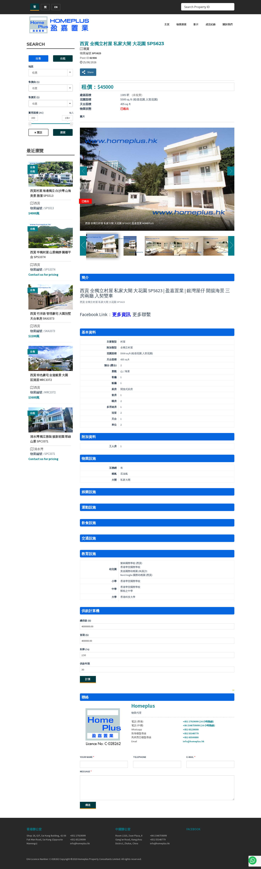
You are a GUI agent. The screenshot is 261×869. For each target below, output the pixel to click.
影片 (196, 24)
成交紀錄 (211, 24)
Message (85, 771)
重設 (39, 132)
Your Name (86, 757)
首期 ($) (84, 635)
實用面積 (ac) (36, 112)
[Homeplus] (59, 25)
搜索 (63, 132)
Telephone (139, 757)
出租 (63, 58)
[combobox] (51, 88)
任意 (34, 72)
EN (56, 7)
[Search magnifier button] (230, 6)
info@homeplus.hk (193, 741)
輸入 (71, 112)
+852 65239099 (191, 729)
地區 (30, 66)
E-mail (190, 757)
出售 (38, 58)
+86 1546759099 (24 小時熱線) (199, 725)
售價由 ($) (34, 82)
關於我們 (228, 24)
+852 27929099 (78, 835)
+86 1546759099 (158, 835)
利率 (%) (84, 649)
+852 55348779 (191, 733)
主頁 (166, 24)
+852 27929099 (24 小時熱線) (198, 721)
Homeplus (143, 705)
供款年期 (85, 663)
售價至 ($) (34, 97)
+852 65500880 (191, 737)
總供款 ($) (85, 620)
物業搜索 (181, 24)
